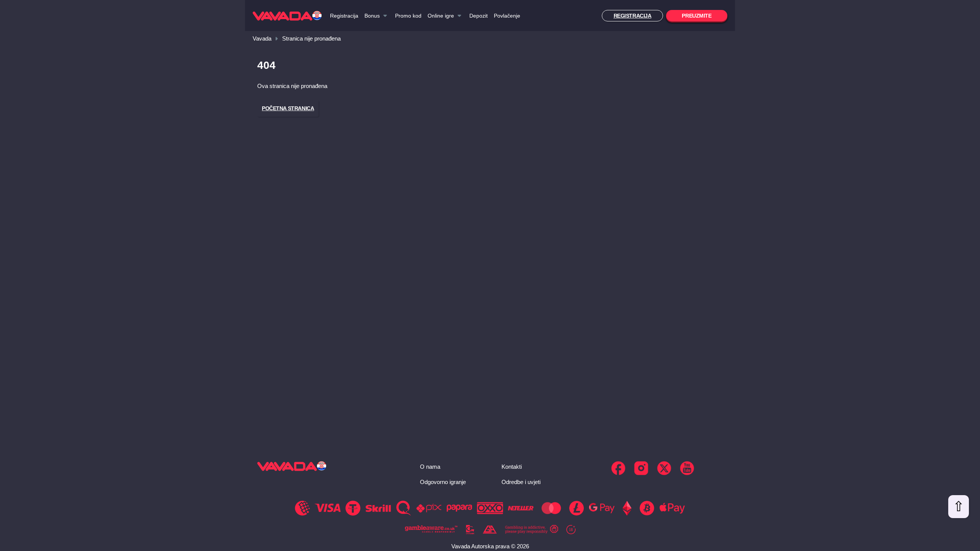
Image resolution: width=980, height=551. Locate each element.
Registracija (344, 16)
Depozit (478, 16)
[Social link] (618, 468)
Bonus (372, 16)
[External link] (431, 529)
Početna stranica (288, 108)
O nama (430, 466)
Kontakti (511, 466)
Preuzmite (696, 16)
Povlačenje (507, 16)
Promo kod (408, 16)
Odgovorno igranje (443, 482)
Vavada (262, 38)
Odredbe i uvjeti (521, 482)
